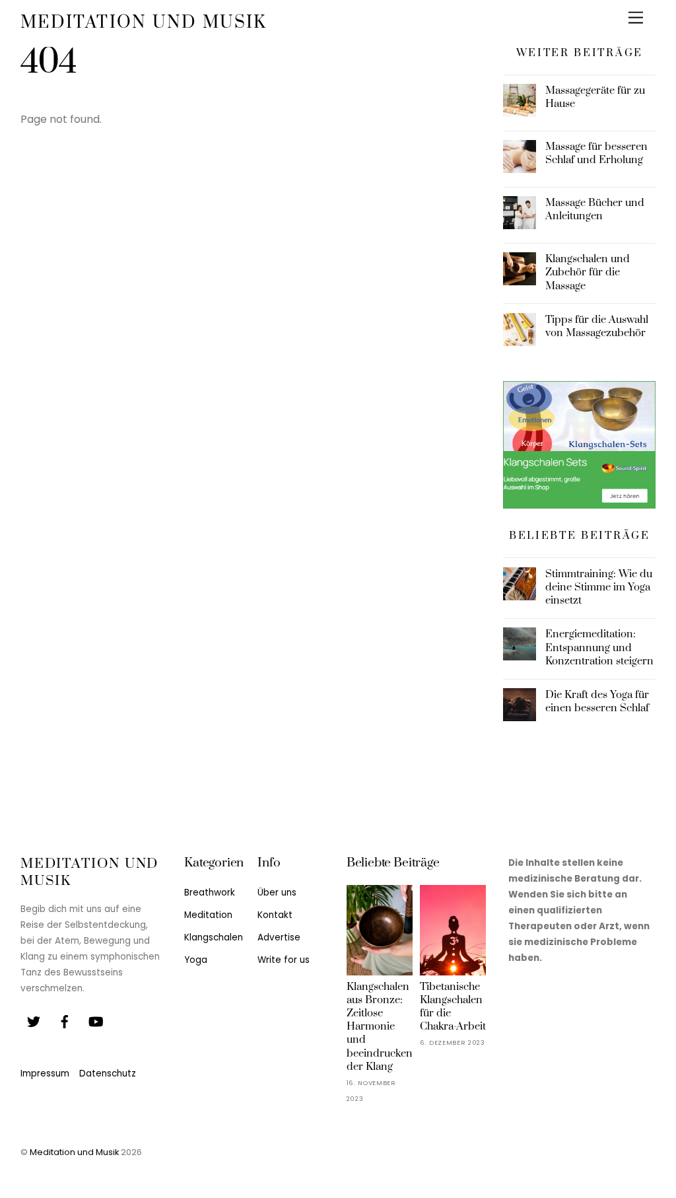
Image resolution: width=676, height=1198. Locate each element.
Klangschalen (213, 937)
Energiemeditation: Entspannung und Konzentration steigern (599, 647)
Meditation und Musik (74, 1152)
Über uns (276, 892)
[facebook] (64, 1020)
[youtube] (96, 1020)
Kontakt (274, 915)
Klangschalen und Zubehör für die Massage (587, 272)
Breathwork (209, 892)
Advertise (278, 937)
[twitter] (33, 1020)
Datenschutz (107, 1073)
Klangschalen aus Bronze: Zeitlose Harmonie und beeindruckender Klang (380, 1026)
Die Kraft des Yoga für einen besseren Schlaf (597, 701)
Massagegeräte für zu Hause (595, 97)
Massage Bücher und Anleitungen (594, 209)
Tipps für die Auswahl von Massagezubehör (596, 326)
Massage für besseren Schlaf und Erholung (596, 153)
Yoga (195, 960)
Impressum (44, 1073)
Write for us (283, 960)
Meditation (208, 915)
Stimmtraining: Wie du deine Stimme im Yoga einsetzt (598, 587)
